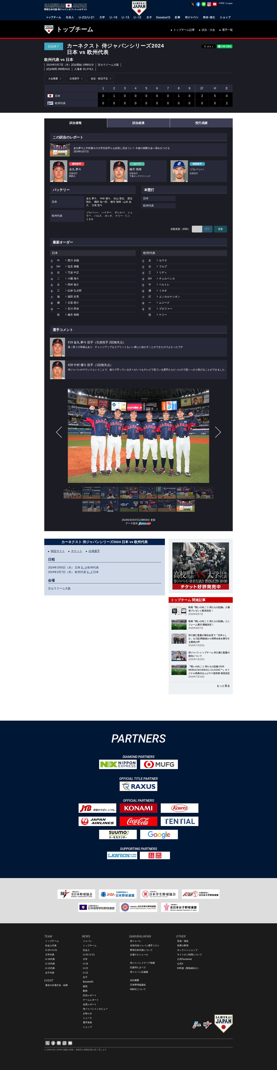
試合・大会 (208, 29)
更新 (220, 229)
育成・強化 (182, 941)
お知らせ (87, 1013)
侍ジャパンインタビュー (95, 1009)
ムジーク (164, 302)
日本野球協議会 (138, 984)
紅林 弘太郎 (75, 290)
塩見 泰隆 (73, 266)
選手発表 (87, 1022)
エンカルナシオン (169, 296)
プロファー (165, 308)
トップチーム (74, 29)
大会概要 (53, 78)
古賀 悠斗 (73, 302)
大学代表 (49, 954)
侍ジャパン (135, 941)
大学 (85, 959)
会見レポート (89, 1004)
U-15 (85, 968)
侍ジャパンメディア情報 (142, 963)
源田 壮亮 (73, 296)
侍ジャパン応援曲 (139, 972)
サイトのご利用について (189, 954)
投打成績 (201, 122)
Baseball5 (88, 981)
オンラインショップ (187, 950)
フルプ (163, 266)
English (229, 3)
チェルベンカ (167, 278)
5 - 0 (84, 567)
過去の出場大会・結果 (56, 985)
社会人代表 (51, 945)
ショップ (87, 1027)
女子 (85, 977)
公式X (180, 963)
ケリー (163, 314)
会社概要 (134, 980)
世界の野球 (182, 945)
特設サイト (58, 551)
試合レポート (89, 995)
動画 (85, 990)
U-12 (85, 972)
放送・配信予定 (99, 78)
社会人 (86, 950)
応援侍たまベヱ (138, 967)
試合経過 (138, 122)
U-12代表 (50, 968)
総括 (85, 986)
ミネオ (163, 290)
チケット (76, 551)
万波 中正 (73, 272)
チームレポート (91, 1000)
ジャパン (87, 941)
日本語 (221, 3)
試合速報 (76, 122)
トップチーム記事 (184, 29)
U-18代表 (50, 959)
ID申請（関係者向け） (188, 968)
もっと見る (223, 685)
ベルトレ (164, 284)
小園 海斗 (73, 278)
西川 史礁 (73, 260)
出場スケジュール (139, 954)
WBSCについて (138, 989)
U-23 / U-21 (51, 950)
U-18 (85, 963)
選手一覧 (227, 29)
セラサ (163, 260)
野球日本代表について (141, 950)
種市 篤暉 (73, 314)
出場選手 (74, 78)
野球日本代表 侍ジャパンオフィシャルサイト (67, 7)
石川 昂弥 (73, 308)
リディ (163, 272)
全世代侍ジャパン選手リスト (144, 945)
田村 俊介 (73, 284)
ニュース (87, 1018)
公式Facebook (184, 959)
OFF (207, 229)
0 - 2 (89, 572)
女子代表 (49, 972)
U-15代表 (50, 963)
